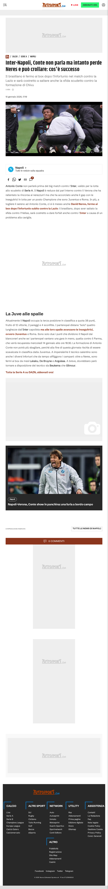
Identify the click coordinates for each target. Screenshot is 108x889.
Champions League (15, 822)
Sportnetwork (56, 829)
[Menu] (5, 5)
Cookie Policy (94, 826)
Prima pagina (74, 819)
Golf (30, 826)
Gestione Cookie (95, 829)
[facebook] (8, 179)
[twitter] (19, 179)
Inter (83, 213)
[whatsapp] (14, 179)
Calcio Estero (12, 829)
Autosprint (54, 816)
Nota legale (93, 822)
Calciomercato (13, 832)
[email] (25, 179)
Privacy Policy (94, 832)
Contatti (91, 812)
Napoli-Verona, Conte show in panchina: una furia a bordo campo (50, 504)
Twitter (60, 871)
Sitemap (72, 829)
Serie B (9, 819)
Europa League (13, 826)
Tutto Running (34, 822)
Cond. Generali (94, 836)
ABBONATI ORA (90, 5)
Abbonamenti (74, 816)
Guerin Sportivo (57, 826)
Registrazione (55, 852)
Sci (29, 812)
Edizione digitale (75, 822)
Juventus (21, 334)
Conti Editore (55, 832)
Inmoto (53, 819)
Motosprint (54, 822)
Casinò (52, 862)
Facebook (39, 871)
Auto (52, 812)
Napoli (33, 56)
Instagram (50, 871)
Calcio (15, 56)
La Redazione (94, 816)
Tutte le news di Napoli (87, 528)
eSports (32, 832)
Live (75, 5)
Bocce (31, 829)
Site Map (53, 855)
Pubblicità (53, 848)
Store (71, 826)
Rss (70, 812)
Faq (89, 819)
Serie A (24, 56)
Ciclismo (32, 819)
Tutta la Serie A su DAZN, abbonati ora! (29, 372)
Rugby (31, 816)
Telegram (69, 871)
